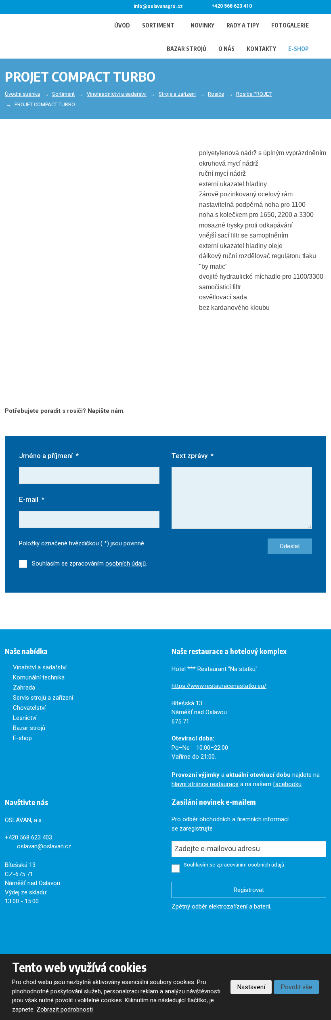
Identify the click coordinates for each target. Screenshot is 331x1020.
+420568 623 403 (28, 837)
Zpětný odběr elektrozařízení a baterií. (221, 906)
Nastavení (251, 987)
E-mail (31, 499)
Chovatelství (29, 707)
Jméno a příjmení (49, 456)
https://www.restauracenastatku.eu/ (219, 686)
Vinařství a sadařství (40, 667)
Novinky (202, 25)
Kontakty (261, 48)
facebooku (287, 784)
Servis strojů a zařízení (43, 697)
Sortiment (158, 25)
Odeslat (290, 546)
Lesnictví (24, 717)
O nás (226, 48)
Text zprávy (193, 456)
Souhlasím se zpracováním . (89, 563)
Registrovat (249, 890)
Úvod (122, 25)
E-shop (298, 48)
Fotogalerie (290, 25)
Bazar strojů (186, 48)
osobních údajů (125, 563)
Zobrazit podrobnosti (64, 1009)
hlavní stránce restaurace (205, 784)
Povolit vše (296, 987)
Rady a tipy (242, 25)
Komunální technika (39, 677)
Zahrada (24, 687)
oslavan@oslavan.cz (44, 846)
